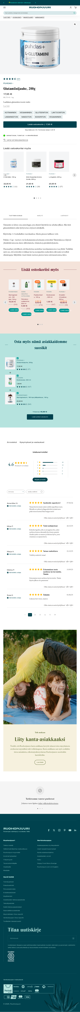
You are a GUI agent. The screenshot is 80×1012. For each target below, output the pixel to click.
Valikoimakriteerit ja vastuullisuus (15, 849)
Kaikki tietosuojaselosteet (12, 907)
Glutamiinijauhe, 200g (24, 362)
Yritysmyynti (7, 860)
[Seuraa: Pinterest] (64, 830)
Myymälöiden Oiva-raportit (13, 914)
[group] (13, 170)
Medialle (6, 870)
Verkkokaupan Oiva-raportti (13, 918)
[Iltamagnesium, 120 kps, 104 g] (14, 284)
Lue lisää (6, 106)
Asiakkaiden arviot (44, 856)
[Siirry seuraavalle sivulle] (55, 614)
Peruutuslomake (9, 889)
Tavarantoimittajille (10, 863)
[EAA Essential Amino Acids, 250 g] (36, 162)
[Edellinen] (3, 2)
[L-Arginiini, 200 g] (59, 162)
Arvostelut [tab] (12, 442)
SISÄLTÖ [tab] (40, 215)
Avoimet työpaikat (9, 856)
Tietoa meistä (8, 845)
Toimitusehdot (8, 882)
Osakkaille (7, 867)
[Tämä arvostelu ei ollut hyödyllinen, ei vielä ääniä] (71, 518)
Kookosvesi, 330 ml (24, 380)
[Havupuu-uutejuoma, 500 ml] (26, 284)
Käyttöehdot (7, 896)
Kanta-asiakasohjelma (45, 852)
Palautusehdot (8, 885)
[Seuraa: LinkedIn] (75, 830)
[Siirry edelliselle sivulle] (25, 614)
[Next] (74, 175)
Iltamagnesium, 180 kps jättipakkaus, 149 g (32, 397)
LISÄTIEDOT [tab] (64, 215)
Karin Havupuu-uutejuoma (25, 294)
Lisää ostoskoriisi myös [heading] (17, 148)
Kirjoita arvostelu (40, 479)
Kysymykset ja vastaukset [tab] (32, 442)
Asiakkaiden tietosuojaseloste (14, 900)
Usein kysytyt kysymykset (46, 849)
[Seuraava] (35, 2)
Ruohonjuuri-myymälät (11, 852)
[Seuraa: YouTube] (70, 830)
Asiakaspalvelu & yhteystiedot (48, 845)
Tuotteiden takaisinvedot (12, 921)
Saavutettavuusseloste (11, 910)
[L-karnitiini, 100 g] (14, 162)
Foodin (36, 291)
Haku (39, 860)
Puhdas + (8, 83)
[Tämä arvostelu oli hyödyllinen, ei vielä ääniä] (67, 518)
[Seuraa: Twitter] (54, 830)
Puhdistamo (13, 291)
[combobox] (38, 13)
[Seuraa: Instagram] (59, 830)
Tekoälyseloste (8, 903)
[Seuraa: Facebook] (48, 830)
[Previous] (5, 175)
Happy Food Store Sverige (47, 863)
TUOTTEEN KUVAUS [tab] (15, 215)
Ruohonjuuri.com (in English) (47, 867)
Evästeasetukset (9, 892)
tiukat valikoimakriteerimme (48, 803)
